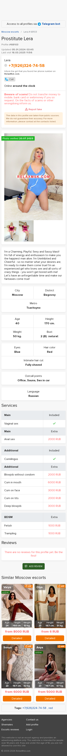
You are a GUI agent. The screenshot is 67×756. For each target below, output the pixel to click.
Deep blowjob (12, 506)
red (51, 708)
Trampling (10, 533)
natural (53, 336)
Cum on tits (11, 498)
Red (49, 352)
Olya (39, 587)
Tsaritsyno (33, 308)
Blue (17, 352)
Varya (7, 587)
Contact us (32, 719)
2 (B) (44, 336)
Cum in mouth (12, 482)
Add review (35, 566)
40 (17, 323)
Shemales (7, 724)
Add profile (32, 724)
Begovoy (50, 295)
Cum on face (12, 490)
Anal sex (9, 439)
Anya (39, 647)
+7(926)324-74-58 (27, 65)
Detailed (17, 638)
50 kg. (17, 336)
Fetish (8, 525)
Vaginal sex (11, 423)
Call (11, 79)
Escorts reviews (10, 729)
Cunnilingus (11, 459)
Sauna (31, 380)
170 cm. (49, 323)
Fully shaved (33, 365)
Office (22, 380)
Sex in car (43, 380)
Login (29, 729)
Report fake (35, 109)
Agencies (6, 719)
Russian (33, 396)
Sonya (7, 647)
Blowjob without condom (19, 474)
